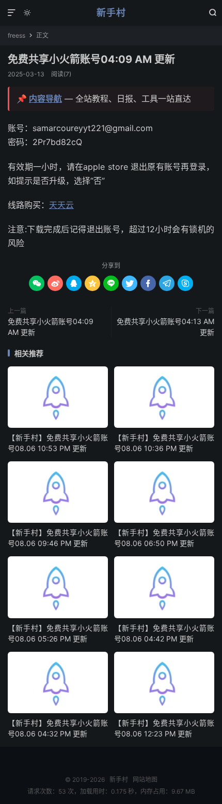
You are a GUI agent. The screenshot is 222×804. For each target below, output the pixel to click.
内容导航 (45, 98)
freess (16, 35)
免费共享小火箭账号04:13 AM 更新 (165, 326)
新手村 (111, 12)
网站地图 (145, 779)
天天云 (61, 205)
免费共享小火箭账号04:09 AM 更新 (91, 59)
